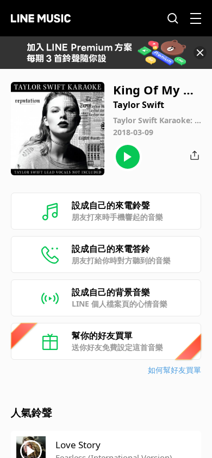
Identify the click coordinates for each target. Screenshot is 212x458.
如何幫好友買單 (174, 370)
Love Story (78, 444)
